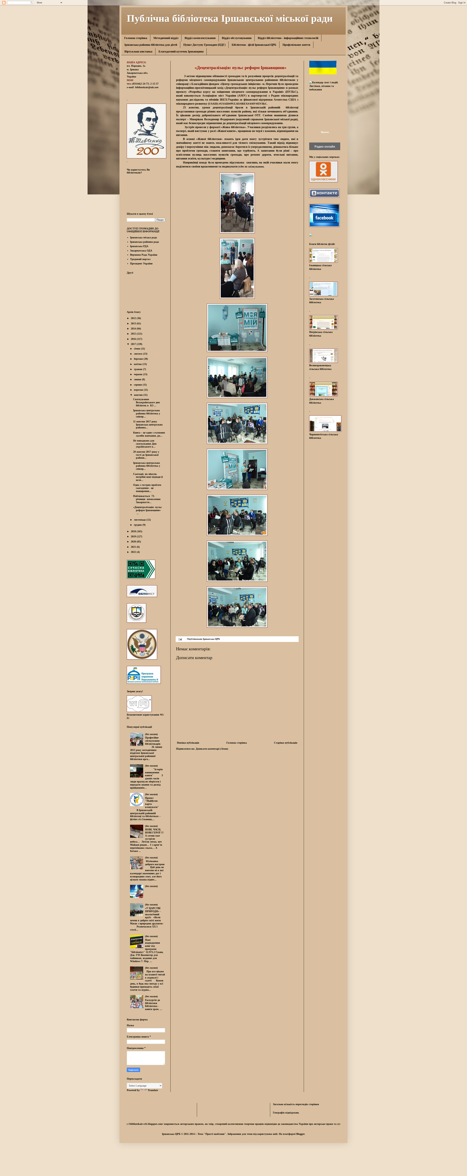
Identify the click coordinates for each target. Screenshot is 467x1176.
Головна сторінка (135, 38)
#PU (231, 103)
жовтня (138, 395)
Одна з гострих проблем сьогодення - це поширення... (147, 488)
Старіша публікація (285, 742)
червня (138, 374)
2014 (134, 328)
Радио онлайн (324, 146)
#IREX (243, 103)
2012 (134, 318)
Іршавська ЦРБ (211, 639)
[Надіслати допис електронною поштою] (179, 639)
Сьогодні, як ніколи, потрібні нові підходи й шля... (148, 477)
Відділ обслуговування (237, 38)
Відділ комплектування (200, 38)
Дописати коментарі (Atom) (212, 748)
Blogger (300, 1134)
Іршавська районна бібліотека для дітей (150, 44)
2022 (134, 552)
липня (138, 379)
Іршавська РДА (139, 246)
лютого (138, 353)
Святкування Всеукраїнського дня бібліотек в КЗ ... (146, 402)
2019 (134, 536)
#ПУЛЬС (261, 103)
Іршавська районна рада (144, 242)
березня (139, 359)
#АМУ (252, 103)
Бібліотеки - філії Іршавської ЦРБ (254, 44)
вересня (139, 389)
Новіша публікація (188, 742)
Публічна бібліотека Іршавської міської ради (230, 17)
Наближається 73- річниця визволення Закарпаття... (147, 499)
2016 (134, 339)
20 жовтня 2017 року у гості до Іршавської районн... (146, 454)
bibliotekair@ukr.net (147, 87)
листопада (140, 519)
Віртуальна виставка (138, 51)
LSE (236, 103)
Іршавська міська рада (143, 237)
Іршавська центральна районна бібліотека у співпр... (146, 413)
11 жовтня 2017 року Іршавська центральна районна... (148, 424)
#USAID (224, 103)
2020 (134, 541)
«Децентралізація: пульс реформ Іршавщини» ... (147, 510)
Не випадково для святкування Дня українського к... (145, 443)
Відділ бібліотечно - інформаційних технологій (288, 38)
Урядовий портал (140, 259)
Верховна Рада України (143, 254)
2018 (134, 531)
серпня (138, 384)
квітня (138, 364)
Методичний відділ (165, 38)
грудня (138, 524)
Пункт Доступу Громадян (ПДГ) (204, 44)
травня (138, 369)
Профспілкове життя (296, 44)
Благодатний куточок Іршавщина (181, 51)
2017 (134, 344)
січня (137, 348)
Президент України (141, 263)
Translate (153, 1090)
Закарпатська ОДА (141, 250)
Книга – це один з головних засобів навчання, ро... (149, 434)
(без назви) (151, 734)
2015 (134, 333)
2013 (134, 323)
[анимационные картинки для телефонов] (323, 73)
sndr (275, 1134)
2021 (134, 547)
